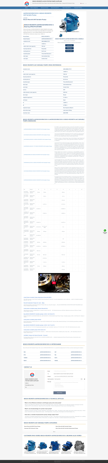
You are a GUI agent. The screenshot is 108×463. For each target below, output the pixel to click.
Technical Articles (44, 7)
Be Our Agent (69, 51)
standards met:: (26, 41)
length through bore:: (27, 97)
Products (26, 10)
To (48, 373)
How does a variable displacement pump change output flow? (42, 414)
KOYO (56, 357)
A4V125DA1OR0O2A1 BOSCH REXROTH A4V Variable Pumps (37, 171)
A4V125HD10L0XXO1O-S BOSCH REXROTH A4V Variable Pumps (37, 139)
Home (26, 7)
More (54, 431)
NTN (25, 355)
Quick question (51, 379)
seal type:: (25, 58)
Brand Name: (26, 36)
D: (23, 102)
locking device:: (26, 51)
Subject (49, 376)
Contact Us (28, 461)
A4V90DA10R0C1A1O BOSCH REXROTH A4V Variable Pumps (37, 154)
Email (48, 371)
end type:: (25, 100)
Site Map (32, 461)
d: (23, 43)
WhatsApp (69, 48)
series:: (24, 89)
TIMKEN (25, 357)
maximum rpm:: (26, 113)
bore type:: (25, 95)
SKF (55, 352)
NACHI (25, 360)
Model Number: (26, 39)
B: (23, 105)
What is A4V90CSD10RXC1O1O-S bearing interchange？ (69, 42)
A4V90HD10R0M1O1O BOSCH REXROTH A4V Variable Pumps (37, 129)
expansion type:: (26, 107)
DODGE (56, 360)
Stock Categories (34, 7)
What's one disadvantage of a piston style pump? (38, 409)
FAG (55, 355)
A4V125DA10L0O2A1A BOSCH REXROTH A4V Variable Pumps (37, 135)
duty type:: (25, 56)
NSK (25, 352)
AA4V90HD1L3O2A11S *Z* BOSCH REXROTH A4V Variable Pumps (38, 146)
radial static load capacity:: (29, 46)
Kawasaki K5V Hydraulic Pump (79, 7)
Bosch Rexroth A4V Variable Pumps (68, 7)
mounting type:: (26, 53)
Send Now (59, 393)
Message (49, 381)
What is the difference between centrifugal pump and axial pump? (43, 403)
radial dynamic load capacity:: (30, 92)
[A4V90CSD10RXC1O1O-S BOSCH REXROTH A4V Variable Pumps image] (69, 22)
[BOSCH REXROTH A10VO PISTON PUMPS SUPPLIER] (27, 3)
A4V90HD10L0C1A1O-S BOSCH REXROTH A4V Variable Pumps (37, 162)
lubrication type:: (27, 110)
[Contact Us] (105, 231)
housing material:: (27, 48)
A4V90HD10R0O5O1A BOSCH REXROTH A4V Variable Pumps (37, 180)
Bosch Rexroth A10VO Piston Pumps (56, 7)
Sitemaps (36, 461)
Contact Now (69, 45)
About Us (23, 461)
